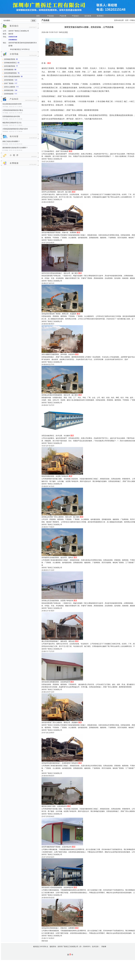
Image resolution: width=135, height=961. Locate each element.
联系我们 (100, 16)
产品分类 (63, 16)
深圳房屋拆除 (9, 80)
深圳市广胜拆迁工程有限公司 (52, 159)
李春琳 (103, 946)
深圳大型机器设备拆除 (12, 76)
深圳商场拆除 (9, 94)
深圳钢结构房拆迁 (10, 63)
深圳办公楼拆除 (9, 87)
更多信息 (45, 941)
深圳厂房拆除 (9, 83)
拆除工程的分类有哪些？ (11, 141)
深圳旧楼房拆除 (9, 66)
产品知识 (75, 16)
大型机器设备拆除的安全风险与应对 (15, 129)
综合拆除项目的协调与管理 (11, 104)
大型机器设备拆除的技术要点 (12, 110)
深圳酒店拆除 (9, 90)
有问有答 (87, 16)
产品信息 (50, 16)
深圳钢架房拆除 (9, 59)
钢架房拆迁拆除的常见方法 (11, 123)
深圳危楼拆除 (9, 69)
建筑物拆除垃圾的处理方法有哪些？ (15, 148)
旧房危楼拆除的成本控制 (11, 116)
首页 (38, 16)
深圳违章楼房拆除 (10, 73)
